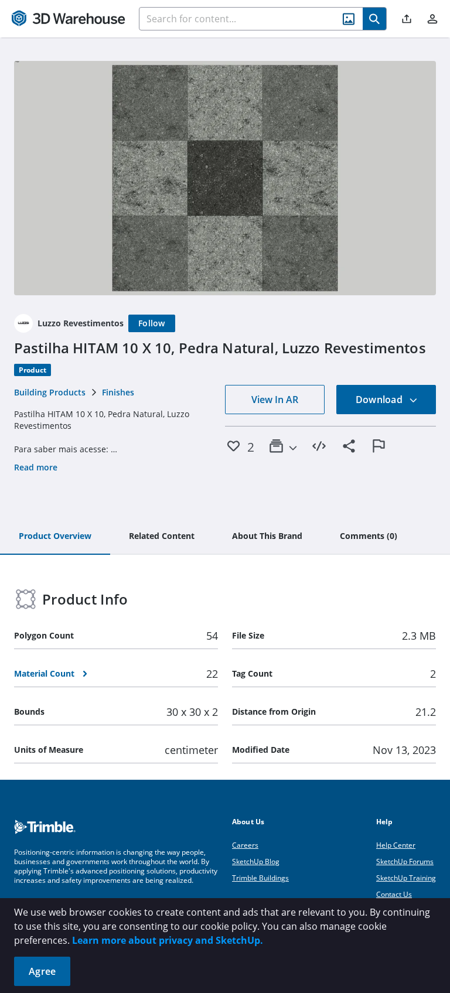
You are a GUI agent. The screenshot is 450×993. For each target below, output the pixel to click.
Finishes (118, 392)
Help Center (395, 845)
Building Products (50, 392)
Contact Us (394, 894)
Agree (42, 971)
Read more (35, 467)
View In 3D (225, 178)
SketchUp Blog (255, 861)
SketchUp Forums (405, 861)
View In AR (274, 399)
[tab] (55, 536)
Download (380, 399)
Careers (245, 845)
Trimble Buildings (260, 878)
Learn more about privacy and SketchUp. (167, 940)
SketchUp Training (406, 878)
